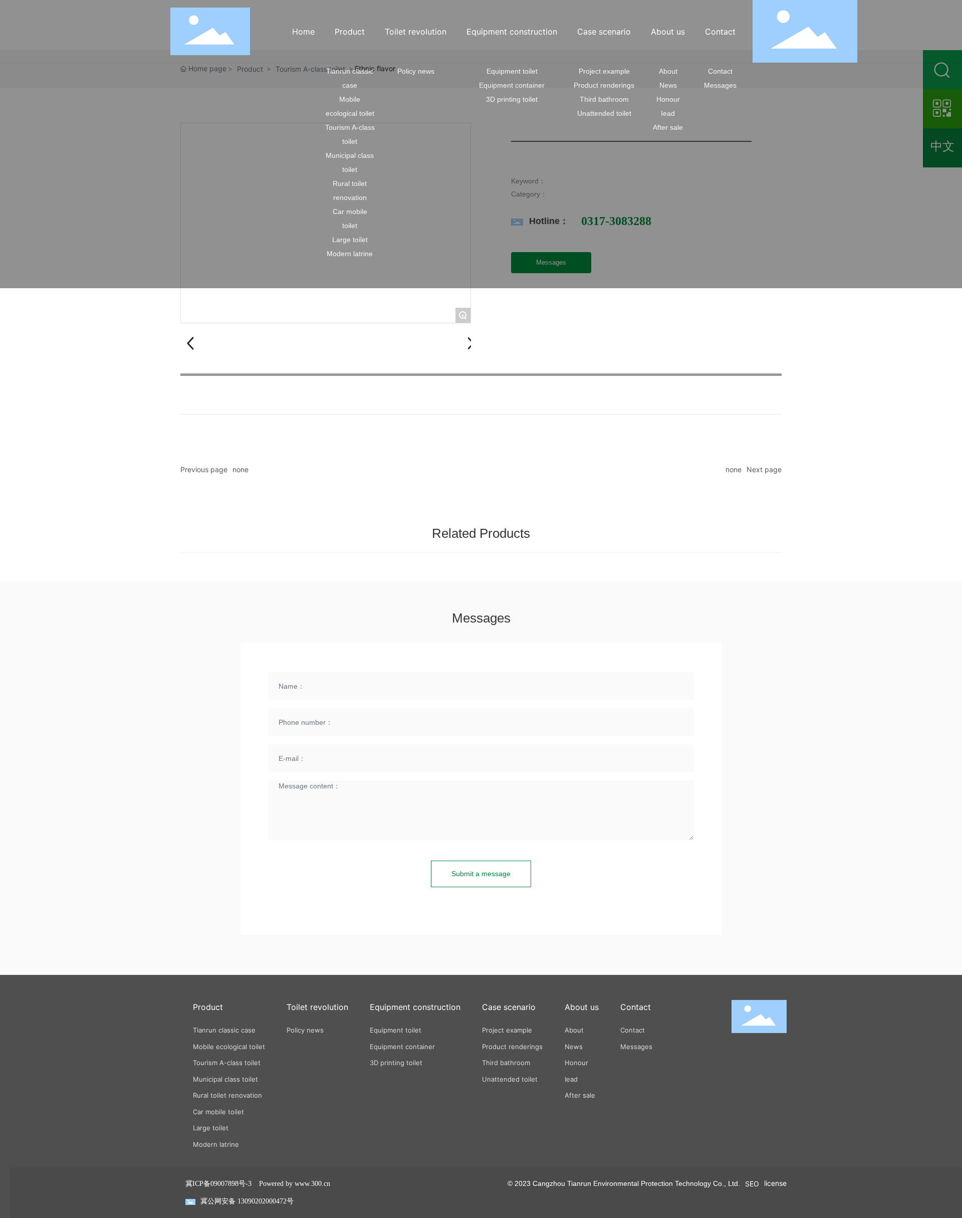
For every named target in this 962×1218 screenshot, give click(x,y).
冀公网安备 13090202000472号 (247, 1201)
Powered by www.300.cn (294, 1183)
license (775, 1183)
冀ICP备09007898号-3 (218, 1183)
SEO (752, 1183)
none (240, 469)
